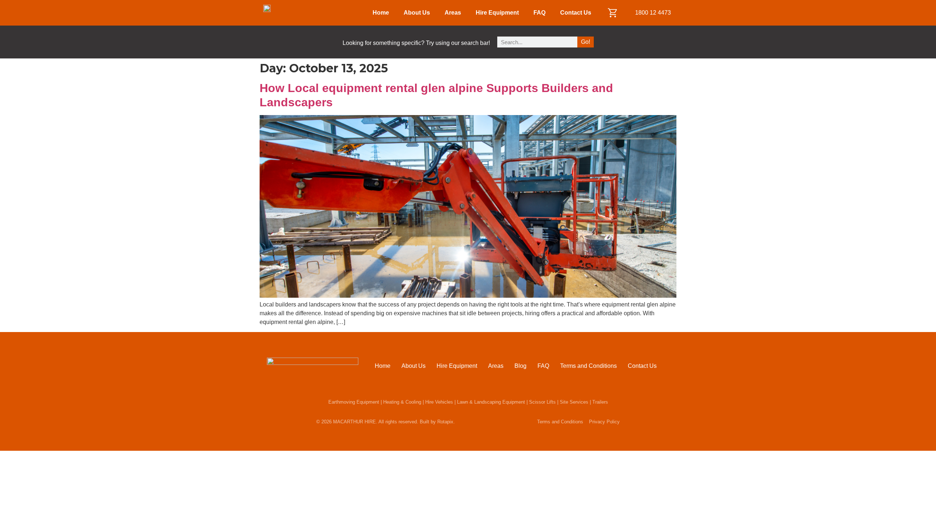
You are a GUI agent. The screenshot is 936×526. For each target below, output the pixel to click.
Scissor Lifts (542, 402)
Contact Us (575, 12)
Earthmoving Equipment (353, 402)
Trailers (600, 402)
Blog (520, 366)
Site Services (574, 402)
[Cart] (613, 13)
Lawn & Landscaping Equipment (491, 402)
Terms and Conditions (588, 366)
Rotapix (445, 421)
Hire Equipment (497, 12)
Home (381, 12)
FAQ (539, 12)
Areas (453, 12)
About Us (417, 12)
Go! (585, 42)
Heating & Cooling (402, 402)
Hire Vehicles (439, 402)
